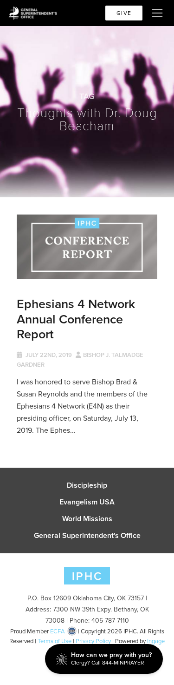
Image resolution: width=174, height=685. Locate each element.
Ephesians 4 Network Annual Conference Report (76, 319)
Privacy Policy (93, 641)
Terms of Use (54, 641)
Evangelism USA (87, 502)
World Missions (87, 519)
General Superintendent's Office (87, 535)
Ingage (156, 641)
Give (123, 13)
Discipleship (87, 485)
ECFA (57, 631)
